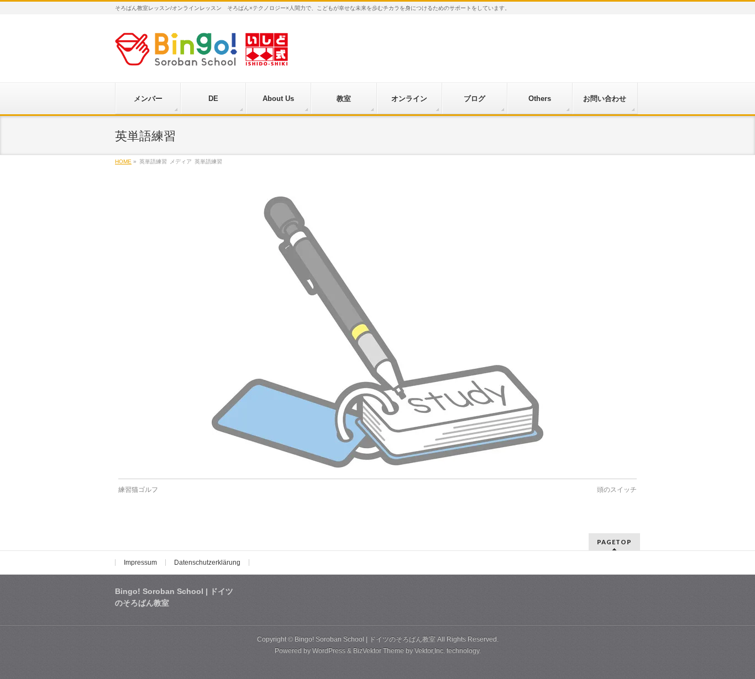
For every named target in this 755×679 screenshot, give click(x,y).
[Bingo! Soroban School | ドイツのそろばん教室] (201, 53)
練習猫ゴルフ (138, 490)
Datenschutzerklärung (207, 562)
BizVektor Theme (378, 651)
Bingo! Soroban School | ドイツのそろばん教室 (365, 639)
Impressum (140, 562)
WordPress (328, 651)
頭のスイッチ (617, 490)
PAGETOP (614, 541)
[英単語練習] (378, 332)
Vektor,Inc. (430, 651)
